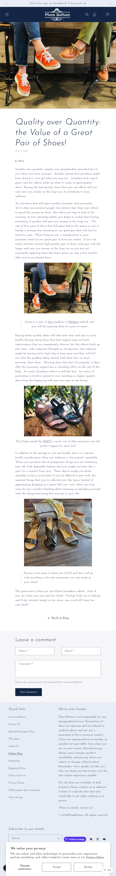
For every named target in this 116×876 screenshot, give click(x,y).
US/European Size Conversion (24, 790)
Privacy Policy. (95, 857)
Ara (50, 322)
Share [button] (21, 161)
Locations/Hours (17, 717)
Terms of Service (17, 775)
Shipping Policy (17, 768)
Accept (57, 867)
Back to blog (60, 618)
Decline (88, 867)
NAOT (47, 441)
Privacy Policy (16, 783)
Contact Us (14, 724)
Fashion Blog (15, 753)
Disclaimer (14, 761)
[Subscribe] (58, 838)
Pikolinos (73, 322)
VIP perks (13, 739)
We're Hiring (15, 797)
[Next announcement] (110, 3)
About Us (13, 746)
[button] (7, 14)
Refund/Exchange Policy (21, 731)
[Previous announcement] (6, 3)
